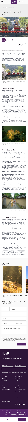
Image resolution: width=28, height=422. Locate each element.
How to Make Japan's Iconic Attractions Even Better (13, 175)
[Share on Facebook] (19, 44)
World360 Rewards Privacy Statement (19, 415)
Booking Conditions (9, 412)
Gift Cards (4, 387)
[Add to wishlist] (25, 44)
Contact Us (17, 387)
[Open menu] (2, 2)
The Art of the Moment (20, 391)
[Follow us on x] (20, 404)
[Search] (4, 2)
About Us (17, 385)
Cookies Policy (7, 414)
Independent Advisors (6, 401)
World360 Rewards (6, 380)
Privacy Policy (24, 372)
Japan (17, 53)
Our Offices (17, 380)
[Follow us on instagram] (17, 404)
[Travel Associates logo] (5, 355)
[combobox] (5, 309)
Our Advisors (17, 378)
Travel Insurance (5, 385)
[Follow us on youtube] (24, 404)
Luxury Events (18, 383)
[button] (21, 344)
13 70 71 (20, 2)
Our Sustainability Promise (20, 389)
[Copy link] (22, 44)
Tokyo (16, 54)
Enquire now (22, 419)
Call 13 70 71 (6, 419)
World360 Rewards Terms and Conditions (18, 414)
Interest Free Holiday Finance (6, 390)
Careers (3, 399)
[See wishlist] (22, 2)
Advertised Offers (5, 383)
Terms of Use (17, 371)
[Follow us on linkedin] (22, 404)
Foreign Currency (5, 393)
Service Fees (4, 378)
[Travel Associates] (14, 2)
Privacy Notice (17, 412)
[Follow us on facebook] (15, 404)
